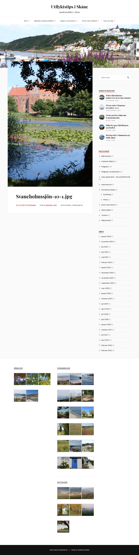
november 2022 (107, 241)
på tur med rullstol (108, 205)
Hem (26, 21)
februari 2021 (106, 262)
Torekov (104, 215)
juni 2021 (104, 252)
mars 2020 (105, 288)
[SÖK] (128, 77)
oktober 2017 (106, 330)
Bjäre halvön (106, 156)
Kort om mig (108, 21)
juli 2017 (104, 335)
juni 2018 (104, 319)
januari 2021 (106, 267)
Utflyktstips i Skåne (69, 6)
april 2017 (105, 340)
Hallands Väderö (107, 161)
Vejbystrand (106, 220)
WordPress (62, 550)
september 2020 (107, 283)
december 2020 (107, 273)
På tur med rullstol (89, 21)
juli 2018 (104, 314)
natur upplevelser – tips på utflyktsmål (115, 177)
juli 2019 (104, 304)
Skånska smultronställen (44, 21)
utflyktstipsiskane (27, 205)
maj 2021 (104, 257)
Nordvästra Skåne (108, 190)
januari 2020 (106, 293)
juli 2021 (104, 247)
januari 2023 (106, 236)
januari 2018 (106, 324)
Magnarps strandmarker (110, 172)
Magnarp (104, 166)
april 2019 (105, 309)
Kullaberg (107, 194)
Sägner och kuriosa (67, 21)
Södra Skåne (106, 210)
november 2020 (107, 278)
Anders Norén (83, 550)
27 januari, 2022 (50, 205)
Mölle (105, 200)
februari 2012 (106, 350)
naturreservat (106, 184)
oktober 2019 (106, 298)
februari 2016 (106, 345)
